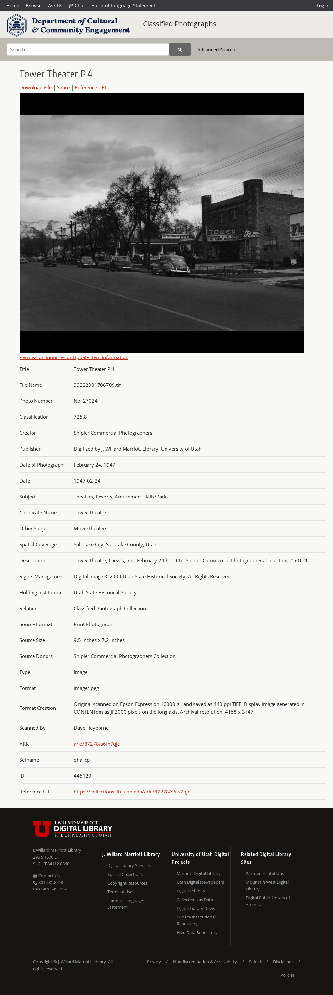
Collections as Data (195, 900)
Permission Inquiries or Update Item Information (74, 357)
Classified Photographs (179, 23)
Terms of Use (119, 892)
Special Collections (125, 874)
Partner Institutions (265, 873)
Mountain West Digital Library (267, 885)
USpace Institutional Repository (196, 920)
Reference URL (91, 87)
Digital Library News (196, 908)
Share (63, 87)
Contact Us (48, 875)
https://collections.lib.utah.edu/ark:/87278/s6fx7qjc (132, 791)
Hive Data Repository (197, 932)
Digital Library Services (129, 865)
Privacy (154, 962)
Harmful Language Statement (123, 5)
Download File (36, 87)
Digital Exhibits (191, 891)
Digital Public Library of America (268, 901)
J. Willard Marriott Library (57, 850)
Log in (323, 5)
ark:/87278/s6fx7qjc (97, 743)
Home (13, 5)
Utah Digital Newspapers (200, 882)
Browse (34, 5)
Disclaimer (283, 962)
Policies (287, 975)
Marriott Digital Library (198, 873)
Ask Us (55, 5)
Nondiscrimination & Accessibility (205, 962)
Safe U (255, 962)
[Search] (180, 49)
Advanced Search (216, 50)
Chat (79, 5)
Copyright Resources (127, 883)
